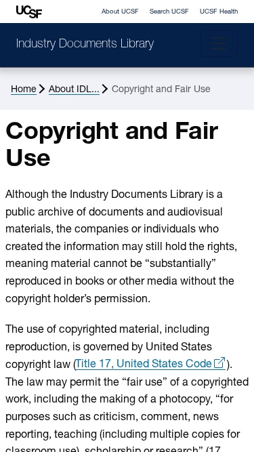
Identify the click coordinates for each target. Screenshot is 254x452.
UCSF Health (219, 12)
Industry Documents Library (85, 45)
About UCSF (120, 12)
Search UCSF (169, 12)
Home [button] (24, 90)
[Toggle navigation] (219, 43)
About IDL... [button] (74, 90)
